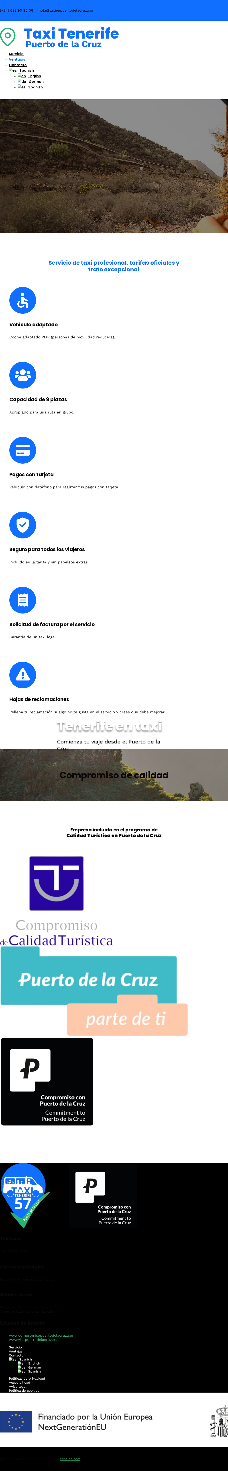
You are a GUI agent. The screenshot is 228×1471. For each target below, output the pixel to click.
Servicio (16, 53)
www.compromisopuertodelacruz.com (42, 1335)
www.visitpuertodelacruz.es (33, 1340)
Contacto (18, 65)
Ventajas (17, 59)
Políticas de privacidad (27, 1379)
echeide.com (70, 1459)
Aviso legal (17, 1387)
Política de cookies (24, 1391)
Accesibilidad (19, 1383)
